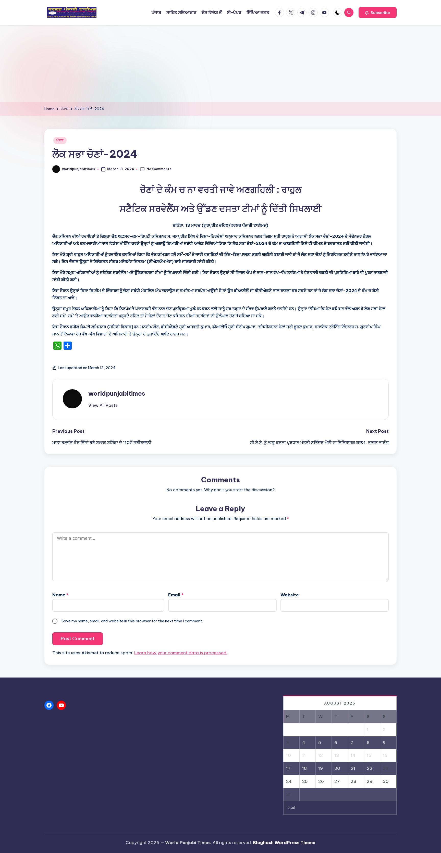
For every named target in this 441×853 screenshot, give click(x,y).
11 (304, 755)
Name (60, 595)
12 (320, 755)
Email (175, 595)
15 (369, 755)
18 (304, 768)
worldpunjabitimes (116, 393)
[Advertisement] (220, 63)
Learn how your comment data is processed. (180, 653)
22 (369, 768)
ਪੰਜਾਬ (60, 140)
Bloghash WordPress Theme (284, 842)
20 (337, 768)
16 (385, 755)
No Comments (159, 169)
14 (353, 755)
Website (289, 595)
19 (320, 768)
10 (288, 755)
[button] (378, 12)
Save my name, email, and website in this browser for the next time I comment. (132, 621)
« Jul (291, 808)
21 (353, 768)
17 (288, 768)
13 (336, 755)
